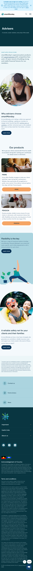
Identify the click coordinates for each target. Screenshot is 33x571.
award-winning (9, 57)
